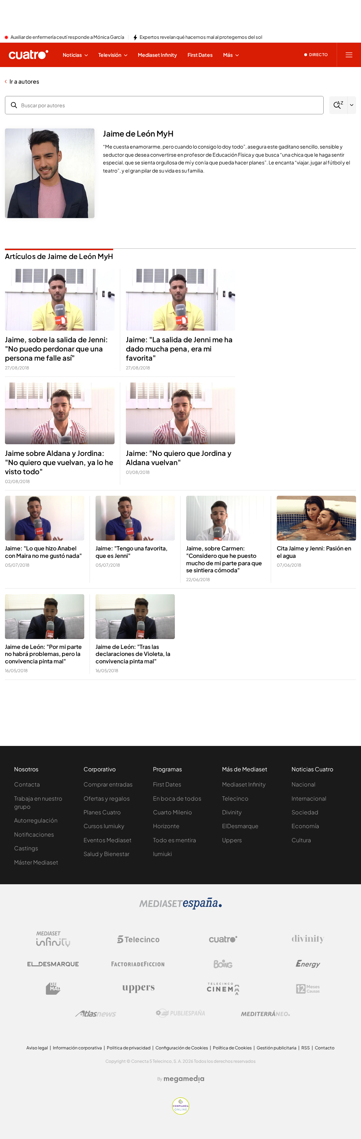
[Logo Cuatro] (223, 939)
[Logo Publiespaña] (180, 1013)
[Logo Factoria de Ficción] (138, 964)
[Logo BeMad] (53, 989)
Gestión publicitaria (276, 1047)
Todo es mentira (174, 840)
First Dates (167, 784)
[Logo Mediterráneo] (265, 1013)
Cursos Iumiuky (104, 826)
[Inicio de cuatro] (28, 55)
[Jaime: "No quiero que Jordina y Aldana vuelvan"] (180, 413)
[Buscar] (338, 105)
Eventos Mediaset (107, 840)
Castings (26, 848)
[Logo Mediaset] (180, 907)
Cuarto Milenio (172, 812)
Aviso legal (37, 1047)
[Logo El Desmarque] (53, 964)
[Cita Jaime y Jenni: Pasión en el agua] (316, 518)
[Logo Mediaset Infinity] (53, 939)
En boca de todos (177, 798)
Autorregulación (35, 820)
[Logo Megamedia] (184, 1079)
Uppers (232, 840)
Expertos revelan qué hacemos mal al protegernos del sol (201, 37)
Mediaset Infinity (244, 784)
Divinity (232, 812)
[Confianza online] (180, 1112)
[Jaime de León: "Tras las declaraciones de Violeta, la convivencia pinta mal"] (135, 616)
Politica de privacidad (129, 1047)
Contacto (325, 1047)
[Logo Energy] (308, 964)
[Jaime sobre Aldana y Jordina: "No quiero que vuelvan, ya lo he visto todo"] (60, 413)
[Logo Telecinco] (138, 939)
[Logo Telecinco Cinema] (223, 988)
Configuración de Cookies (181, 1047)
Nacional (304, 784)
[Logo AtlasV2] (95, 1013)
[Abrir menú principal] (349, 54)
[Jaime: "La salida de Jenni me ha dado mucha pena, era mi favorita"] (180, 300)
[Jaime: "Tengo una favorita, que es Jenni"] (135, 518)
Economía (305, 826)
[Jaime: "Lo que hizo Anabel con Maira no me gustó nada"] (44, 518)
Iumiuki (162, 853)
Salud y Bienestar (106, 853)
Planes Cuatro (102, 812)
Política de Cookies (232, 1047)
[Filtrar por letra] (352, 105)
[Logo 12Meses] (308, 989)
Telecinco (235, 798)
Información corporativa (77, 1047)
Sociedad (305, 812)
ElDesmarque (240, 826)
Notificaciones (34, 834)
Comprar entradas (108, 784)
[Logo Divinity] (308, 939)
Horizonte (166, 826)
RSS (305, 1047)
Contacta (27, 784)
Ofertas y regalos (107, 798)
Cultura (301, 840)
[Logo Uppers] (138, 989)
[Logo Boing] (223, 964)
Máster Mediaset (36, 862)
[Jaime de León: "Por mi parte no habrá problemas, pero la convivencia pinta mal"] (44, 616)
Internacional (309, 798)
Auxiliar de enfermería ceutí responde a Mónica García (67, 37)
